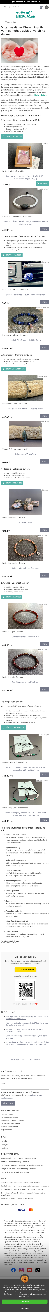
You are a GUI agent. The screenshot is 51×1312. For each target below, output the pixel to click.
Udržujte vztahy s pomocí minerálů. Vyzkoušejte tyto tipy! (26, 1037)
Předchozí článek (18, 1060)
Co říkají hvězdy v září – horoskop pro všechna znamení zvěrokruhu (25, 1186)
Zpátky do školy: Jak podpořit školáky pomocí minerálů (20, 1183)
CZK (14, 7)
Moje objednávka (7, 1130)
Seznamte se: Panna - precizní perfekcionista (17, 1199)
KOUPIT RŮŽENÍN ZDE (14, 136)
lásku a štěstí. (40, 95)
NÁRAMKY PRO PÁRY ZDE (15, 727)
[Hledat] (4, 7)
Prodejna (4, 1145)
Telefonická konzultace (9, 1118)
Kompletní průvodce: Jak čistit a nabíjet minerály (18, 1169)
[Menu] (46, 7)
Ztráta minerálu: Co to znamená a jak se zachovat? (19, 1158)
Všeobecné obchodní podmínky (12, 1121)
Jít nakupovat (25, 970)
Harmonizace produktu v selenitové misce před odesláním (22, 1165)
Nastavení (25, 1308)
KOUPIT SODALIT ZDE (13, 255)
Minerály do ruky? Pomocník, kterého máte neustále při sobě (24, 1030)
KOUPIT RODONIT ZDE (14, 483)
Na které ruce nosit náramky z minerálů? (15, 1162)
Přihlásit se (8, 1103)
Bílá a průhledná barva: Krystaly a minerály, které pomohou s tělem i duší (27, 1017)
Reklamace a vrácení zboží (10, 1124)
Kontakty (4, 1141)
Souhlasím (25, 1301)
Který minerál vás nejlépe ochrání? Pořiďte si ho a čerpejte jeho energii (27, 1024)
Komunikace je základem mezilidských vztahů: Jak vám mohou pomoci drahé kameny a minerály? (27, 1043)
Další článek (35, 1060)
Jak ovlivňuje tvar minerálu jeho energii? (15, 1172)
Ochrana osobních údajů (9, 1127)
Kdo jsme (4, 1148)
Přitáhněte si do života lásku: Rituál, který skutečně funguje (22, 1189)
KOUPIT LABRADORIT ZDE (15, 369)
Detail (44, 229)
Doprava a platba (7, 1114)
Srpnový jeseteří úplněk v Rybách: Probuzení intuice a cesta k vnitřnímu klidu (23, 1194)
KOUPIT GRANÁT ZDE (13, 597)
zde (28, 1296)
